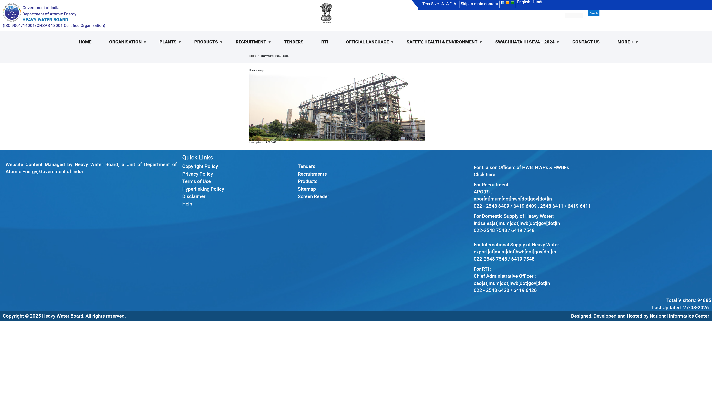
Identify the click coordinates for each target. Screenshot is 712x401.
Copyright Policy (200, 166)
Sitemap (307, 189)
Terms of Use (196, 181)
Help (187, 203)
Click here (484, 174)
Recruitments (312, 174)
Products (201, 46)
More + (621, 46)
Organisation (121, 46)
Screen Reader (313, 196)
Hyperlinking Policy (203, 189)
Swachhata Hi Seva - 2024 (520, 46)
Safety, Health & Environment (437, 46)
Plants (164, 46)
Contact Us (586, 42)
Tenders (294, 42)
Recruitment (246, 46)
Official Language (363, 46)
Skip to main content (479, 3)
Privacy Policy (197, 174)
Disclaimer (193, 196)
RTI (324, 42)
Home (85, 42)
